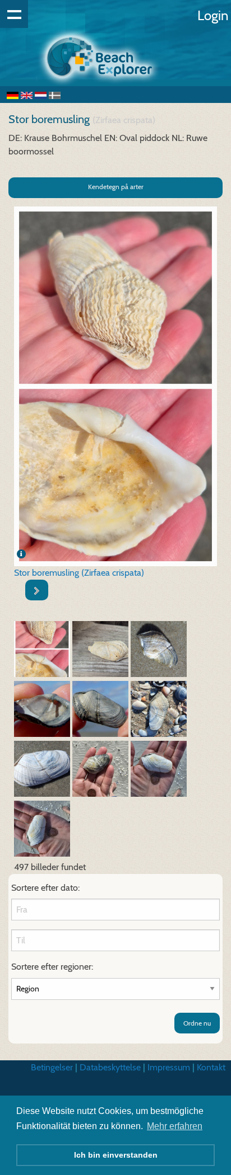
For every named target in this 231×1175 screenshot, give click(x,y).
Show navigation (14, 14)
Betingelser (52, 1067)
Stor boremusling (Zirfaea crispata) (79, 572)
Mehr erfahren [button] (174, 1126)
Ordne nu (197, 1023)
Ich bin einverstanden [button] (116, 1154)
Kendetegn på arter (116, 186)
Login (212, 15)
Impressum (168, 1067)
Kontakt (211, 1067)
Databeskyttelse (110, 1067)
